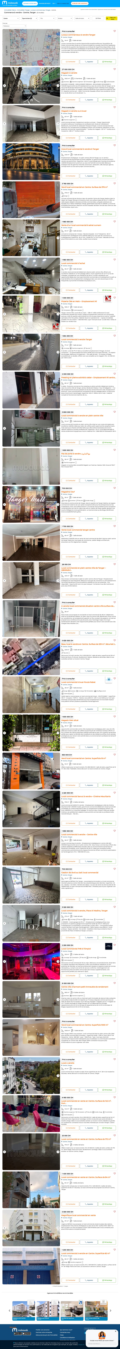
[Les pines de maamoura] (80, 1302)
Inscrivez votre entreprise (44, 1332)
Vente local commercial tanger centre (78, 530)
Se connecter (64, 3)
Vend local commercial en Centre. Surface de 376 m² (84, 187)
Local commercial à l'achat (73, 263)
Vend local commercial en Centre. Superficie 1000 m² (84, 1025)
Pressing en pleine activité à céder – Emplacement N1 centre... (88, 377)
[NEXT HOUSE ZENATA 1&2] (103, 1302)
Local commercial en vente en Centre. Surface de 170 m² (86, 1139)
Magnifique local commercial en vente (78, 1215)
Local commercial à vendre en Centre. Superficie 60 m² (85, 1253)
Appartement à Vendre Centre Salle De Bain (107, 9)
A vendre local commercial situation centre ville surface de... (88, 606)
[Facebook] (85, 1333)
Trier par (4, 23)
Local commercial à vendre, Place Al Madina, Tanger (84, 911)
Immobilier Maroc (10, 10)
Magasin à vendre (69, 73)
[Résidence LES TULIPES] (30, 1302)
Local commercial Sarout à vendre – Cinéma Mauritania (86, 796)
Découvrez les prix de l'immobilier (47, 1335)
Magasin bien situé (69, 720)
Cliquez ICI (81, 1344)
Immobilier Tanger (23, 10)
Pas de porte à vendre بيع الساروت (75, 454)
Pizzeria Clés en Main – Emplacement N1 (79, 301)
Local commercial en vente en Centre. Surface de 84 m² (86, 1177)
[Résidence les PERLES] (54, 1302)
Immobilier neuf (45, 3)
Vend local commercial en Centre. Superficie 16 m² (83, 758)
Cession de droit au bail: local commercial (79, 873)
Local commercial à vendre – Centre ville (79, 834)
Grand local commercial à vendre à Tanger (80, 149)
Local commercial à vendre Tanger (76, 339)
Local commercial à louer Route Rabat (78, 682)
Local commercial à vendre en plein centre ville (82, 416)
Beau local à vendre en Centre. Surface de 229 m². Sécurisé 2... (88, 644)
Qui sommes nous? (66, 1330)
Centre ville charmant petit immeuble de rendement (84, 987)
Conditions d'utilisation (67, 1337)
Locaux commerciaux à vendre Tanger (78, 35)
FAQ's (62, 1335)
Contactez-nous (65, 1332)
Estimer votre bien (30, 3)
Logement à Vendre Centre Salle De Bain (88, 9)
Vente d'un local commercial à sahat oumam (81, 225)
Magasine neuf (68, 492)
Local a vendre (67, 1063)
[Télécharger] (22, 1331)
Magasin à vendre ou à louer (74, 111)
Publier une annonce (79, 3)
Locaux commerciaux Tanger (41, 10)
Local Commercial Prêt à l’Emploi (76, 949)
